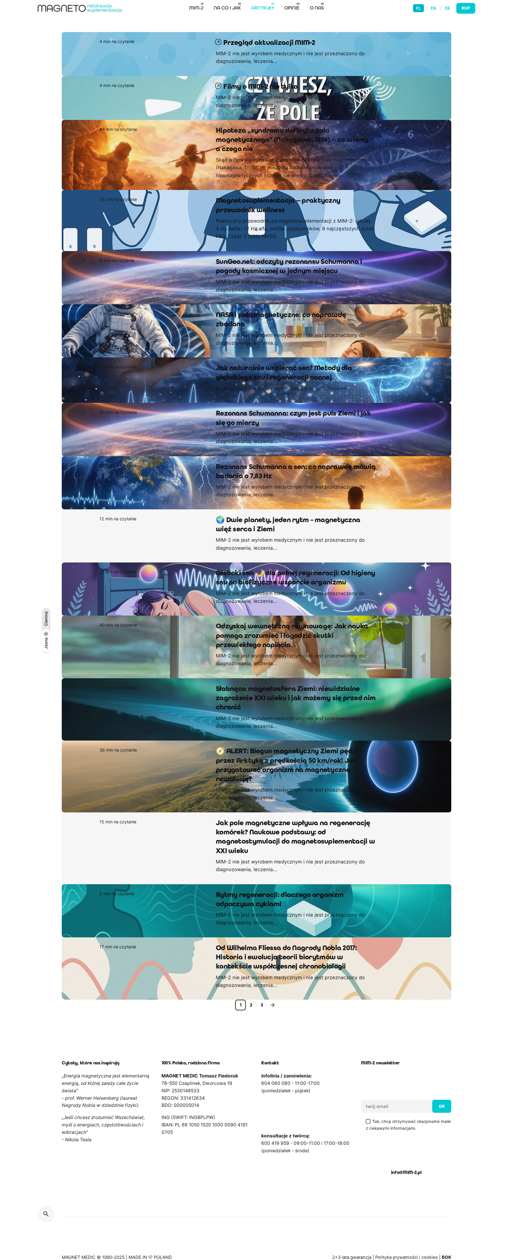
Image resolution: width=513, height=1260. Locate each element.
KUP (466, 8)
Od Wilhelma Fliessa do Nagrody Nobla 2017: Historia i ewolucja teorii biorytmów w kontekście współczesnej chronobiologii (286, 957)
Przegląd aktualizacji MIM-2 (269, 42)
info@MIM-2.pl (406, 1172)
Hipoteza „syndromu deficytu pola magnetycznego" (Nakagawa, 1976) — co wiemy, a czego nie (293, 139)
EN (433, 8)
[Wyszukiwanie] (46, 1214)
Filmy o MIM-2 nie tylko (260, 86)
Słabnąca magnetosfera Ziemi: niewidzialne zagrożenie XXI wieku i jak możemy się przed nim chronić (296, 697)
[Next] (272, 1005)
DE (447, 8)
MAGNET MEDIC (79, 1257)
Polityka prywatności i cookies (406, 1257)
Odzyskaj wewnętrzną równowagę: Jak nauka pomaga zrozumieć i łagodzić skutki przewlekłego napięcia (292, 635)
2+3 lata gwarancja (351, 1257)
